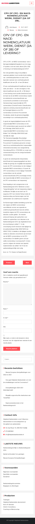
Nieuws (12, 30)
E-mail (5, 318)
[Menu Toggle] (31, 3)
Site (4, 327)
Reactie (6, 282)
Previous (9, 262)
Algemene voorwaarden (10, 472)
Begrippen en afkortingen (11, 486)
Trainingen (6, 500)
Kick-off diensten (8, 504)
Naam (5, 309)
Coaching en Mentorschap (11, 509)
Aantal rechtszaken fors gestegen (13, 454)
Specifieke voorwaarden (10, 474)
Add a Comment (23, 30)
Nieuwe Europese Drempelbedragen (14, 458)
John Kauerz (13, 27)
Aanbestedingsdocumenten (11, 483)
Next (27, 262)
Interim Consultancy (9, 507)
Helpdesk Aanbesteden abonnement (14, 502)
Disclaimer (6, 477)
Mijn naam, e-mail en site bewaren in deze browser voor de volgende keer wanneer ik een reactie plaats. (17, 340)
